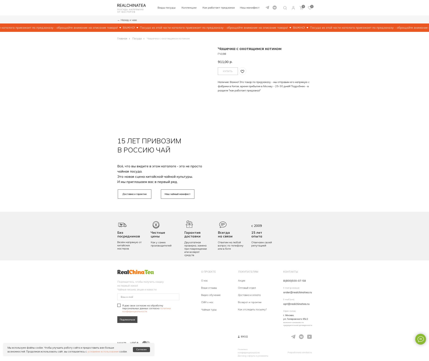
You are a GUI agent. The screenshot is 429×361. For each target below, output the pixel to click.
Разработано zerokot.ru (300, 352)
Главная (122, 38)
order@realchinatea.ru (297, 292)
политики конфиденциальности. (146, 310)
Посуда (137, 38)
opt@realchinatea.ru (296, 304)
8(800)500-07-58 (294, 280)
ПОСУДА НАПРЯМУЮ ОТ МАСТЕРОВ (130, 10)
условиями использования (103, 351)
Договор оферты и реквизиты (253, 355)
